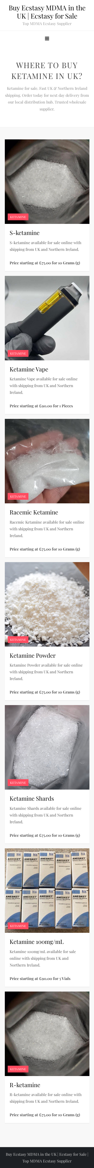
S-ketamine (25, 232)
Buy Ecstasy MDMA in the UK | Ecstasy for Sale (47, 11)
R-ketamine (25, 1085)
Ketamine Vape (29, 369)
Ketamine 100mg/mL (37, 941)
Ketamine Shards (32, 798)
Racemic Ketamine (34, 512)
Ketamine (18, 217)
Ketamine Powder (33, 655)
